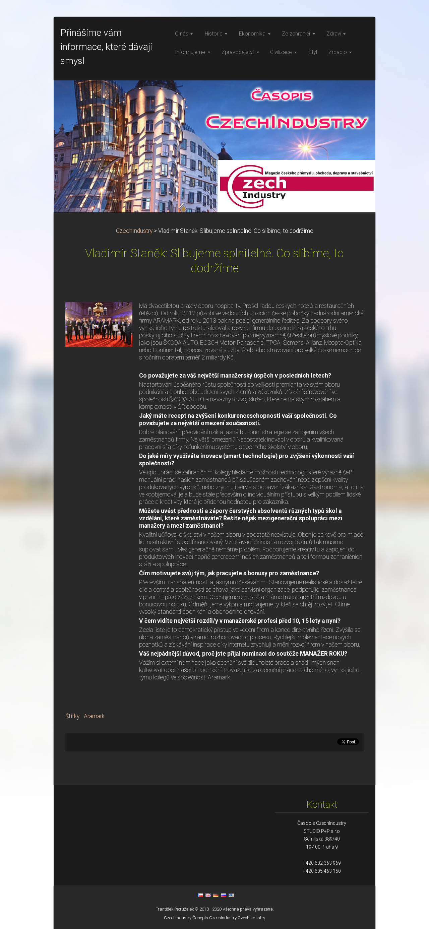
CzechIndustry (134, 230)
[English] (208, 895)
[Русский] (223, 895)
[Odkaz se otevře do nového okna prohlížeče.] (98, 324)
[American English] (231, 895)
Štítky (72, 716)
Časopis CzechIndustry (214, 917)
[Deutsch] (216, 895)
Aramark (94, 716)
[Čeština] (200, 895)
